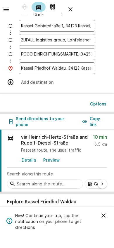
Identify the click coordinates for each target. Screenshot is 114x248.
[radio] (25, 9)
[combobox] (57, 26)
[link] (57, 161)
